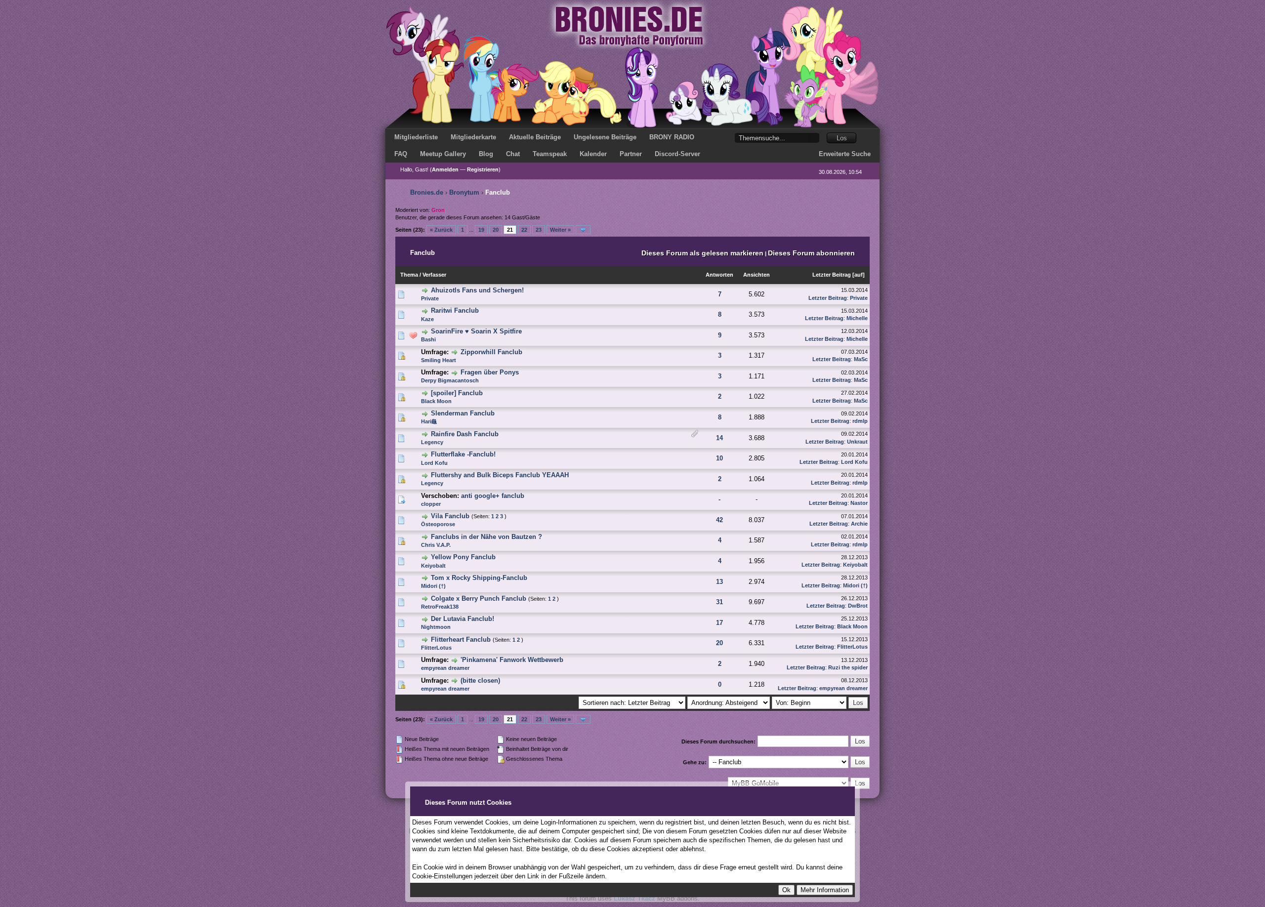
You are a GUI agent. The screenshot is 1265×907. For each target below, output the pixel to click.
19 (481, 230)
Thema (409, 275)
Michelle (857, 318)
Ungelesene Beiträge (605, 137)
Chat (513, 154)
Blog (486, 154)
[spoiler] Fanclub (457, 393)
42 (719, 520)
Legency (432, 442)
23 (539, 230)
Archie (859, 524)
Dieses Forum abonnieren (811, 253)
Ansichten (756, 275)
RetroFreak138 (440, 607)
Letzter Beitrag (831, 275)
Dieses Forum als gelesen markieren (702, 253)
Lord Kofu (434, 463)
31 (719, 602)
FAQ (400, 154)
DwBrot (858, 606)
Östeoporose (438, 524)
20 (496, 230)
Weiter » (560, 230)
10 (719, 458)
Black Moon (436, 401)
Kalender (593, 154)
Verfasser (434, 275)
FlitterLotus (436, 648)
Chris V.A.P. (436, 545)
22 (524, 230)
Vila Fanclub (450, 516)
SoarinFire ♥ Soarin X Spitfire (476, 331)
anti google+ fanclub (492, 495)
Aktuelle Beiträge (535, 137)
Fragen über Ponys (490, 372)
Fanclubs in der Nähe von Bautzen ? (486, 536)
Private (430, 298)
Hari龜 (429, 421)
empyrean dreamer (445, 668)
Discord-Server (677, 154)
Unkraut (857, 442)
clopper (431, 504)
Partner (631, 154)
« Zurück (441, 230)
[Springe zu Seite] (583, 229)
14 (719, 438)
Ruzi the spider (848, 667)
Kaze (427, 319)
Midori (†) (433, 586)
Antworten (719, 275)
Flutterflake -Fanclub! (463, 454)
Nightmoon (436, 627)
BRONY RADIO (671, 137)
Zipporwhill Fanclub (491, 352)
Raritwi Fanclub (455, 310)
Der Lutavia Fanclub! (462, 618)
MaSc (861, 359)
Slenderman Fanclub (463, 413)
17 (719, 622)
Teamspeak (550, 154)
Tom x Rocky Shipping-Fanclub (479, 577)
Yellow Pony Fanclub (463, 557)
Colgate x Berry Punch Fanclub (478, 598)
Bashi (428, 339)
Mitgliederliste (416, 137)
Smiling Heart (438, 360)
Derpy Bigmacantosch (450, 380)
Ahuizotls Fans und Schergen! (477, 290)
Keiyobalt (433, 566)
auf (858, 275)
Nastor (859, 503)
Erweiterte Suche (845, 154)
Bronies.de (426, 192)
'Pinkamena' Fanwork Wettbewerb (512, 659)
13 (719, 581)
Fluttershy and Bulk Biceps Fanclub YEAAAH (500, 475)
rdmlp (860, 421)
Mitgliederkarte (473, 137)
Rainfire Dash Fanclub (465, 434)
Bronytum (464, 192)
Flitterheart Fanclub (461, 639)
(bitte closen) (480, 680)
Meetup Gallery (443, 154)
